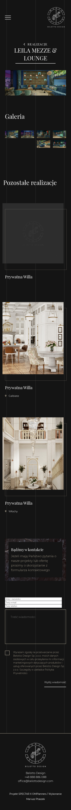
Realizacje (37, 44)
